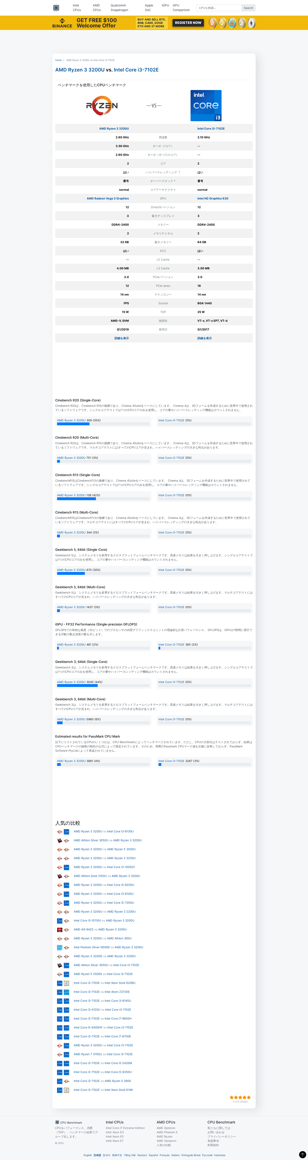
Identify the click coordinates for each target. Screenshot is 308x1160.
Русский (207, 1155)
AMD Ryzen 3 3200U (80, 70)
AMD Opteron (166, 1128)
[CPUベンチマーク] (56, 7)
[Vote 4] (244, 1097)
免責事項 (213, 1141)
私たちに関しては (218, 1128)
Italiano (175, 1155)
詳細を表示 (122, 338)
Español (153, 1155)
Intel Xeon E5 (115, 1136)
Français (165, 1155)
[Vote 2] (236, 1097)
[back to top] (302, 1154)
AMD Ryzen (164, 1136)
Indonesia (219, 1155)
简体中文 (117, 1155)
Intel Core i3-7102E (136, 70)
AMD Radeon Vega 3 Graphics (108, 198)
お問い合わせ (216, 1132)
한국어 (106, 1155)
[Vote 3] (240, 1097)
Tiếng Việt (130, 1155)
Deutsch (142, 1155)
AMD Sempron (166, 1141)
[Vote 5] (249, 1097)
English (88, 1155)
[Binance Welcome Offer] (62, 22)
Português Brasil (190, 1155)
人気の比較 (164, 1145)
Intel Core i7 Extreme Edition (125, 1128)
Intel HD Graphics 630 (212, 198)
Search (248, 8)
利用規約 (213, 1145)
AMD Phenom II (167, 1132)
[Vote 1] (232, 1097)
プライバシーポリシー (221, 1136)
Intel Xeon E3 (115, 1132)
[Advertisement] (154, 42)
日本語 (97, 1155)
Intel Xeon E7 (115, 1141)
